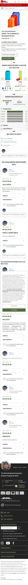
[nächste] (25, 79)
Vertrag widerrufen (7, 556)
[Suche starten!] (25, 8)
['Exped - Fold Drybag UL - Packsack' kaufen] (14, 19)
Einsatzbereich (7, 199)
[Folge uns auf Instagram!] (3, 543)
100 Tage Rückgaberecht (22, 481)
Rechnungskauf (9, 485)
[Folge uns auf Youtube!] (9, 543)
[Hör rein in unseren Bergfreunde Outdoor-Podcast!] (14, 543)
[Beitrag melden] (11, 179)
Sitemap (20, 579)
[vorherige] (2, 79)
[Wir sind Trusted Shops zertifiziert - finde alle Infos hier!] (16, 486)
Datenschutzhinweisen (6, 301)
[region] (14, 292)
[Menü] (2, 8)
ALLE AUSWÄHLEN (14, 309)
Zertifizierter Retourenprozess (13, 505)
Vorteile (5, 196)
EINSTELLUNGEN (14, 306)
